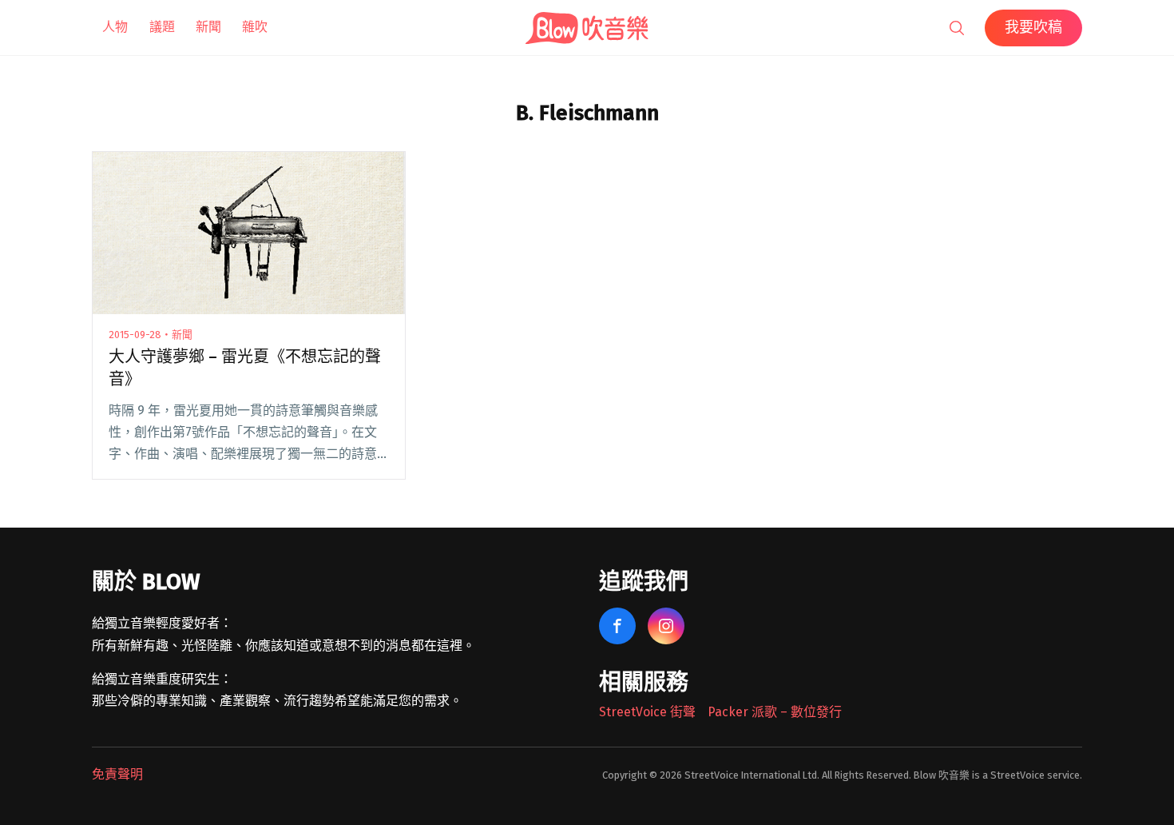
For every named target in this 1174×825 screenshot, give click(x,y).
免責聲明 (117, 774)
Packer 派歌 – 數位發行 (775, 711)
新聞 (208, 26)
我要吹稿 (1033, 27)
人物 (115, 26)
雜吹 (255, 26)
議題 (162, 26)
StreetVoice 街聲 (647, 711)
